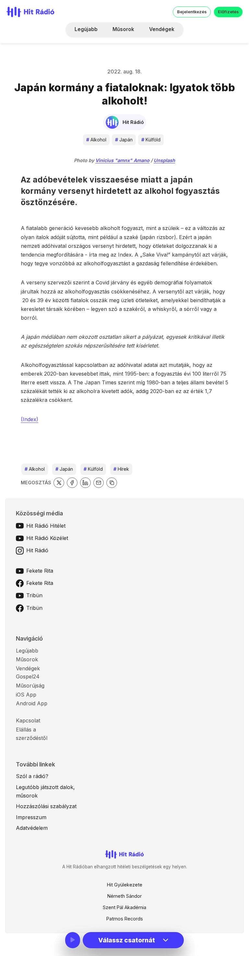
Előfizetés (228, 11)
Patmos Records (124, 918)
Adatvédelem (32, 828)
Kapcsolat (28, 720)
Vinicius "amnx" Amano (122, 160)
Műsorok (123, 29)
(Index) (29, 419)
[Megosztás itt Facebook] (72, 483)
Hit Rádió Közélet (47, 538)
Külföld (150, 139)
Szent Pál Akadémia (124, 907)
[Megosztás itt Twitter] (58, 483)
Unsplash (164, 160)
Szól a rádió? (32, 776)
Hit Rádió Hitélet (45, 525)
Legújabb (86, 29)
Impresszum (31, 817)
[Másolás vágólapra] (111, 483)
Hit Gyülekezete (124, 884)
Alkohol (96, 139)
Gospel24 (28, 676)
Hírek (121, 469)
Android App (31, 703)
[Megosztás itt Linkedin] (85, 483)
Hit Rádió (37, 550)
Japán (124, 139)
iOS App (26, 694)
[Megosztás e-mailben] (98, 483)
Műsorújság (30, 685)
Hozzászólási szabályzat (46, 806)
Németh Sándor (124, 896)
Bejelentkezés (192, 11)
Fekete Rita (39, 570)
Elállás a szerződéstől (31, 733)
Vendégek (161, 29)
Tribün (34, 595)
